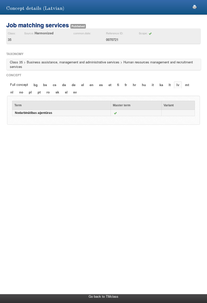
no (21, 92)
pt (39, 92)
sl (66, 92)
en (91, 84)
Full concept (19, 84)
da (64, 84)
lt (170, 84)
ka (161, 84)
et (110, 84)
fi (118, 84)
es (101, 84)
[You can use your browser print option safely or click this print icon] (195, 6)
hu (144, 84)
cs (54, 84)
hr (134, 84)
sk (57, 92)
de (73, 84)
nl (11, 92)
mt (187, 84)
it (153, 84)
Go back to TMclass (103, 296)
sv (75, 92)
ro (48, 92)
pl (30, 92)
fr (126, 84)
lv (177, 84)
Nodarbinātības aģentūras (33, 113)
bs (45, 84)
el (82, 84)
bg (36, 84)
